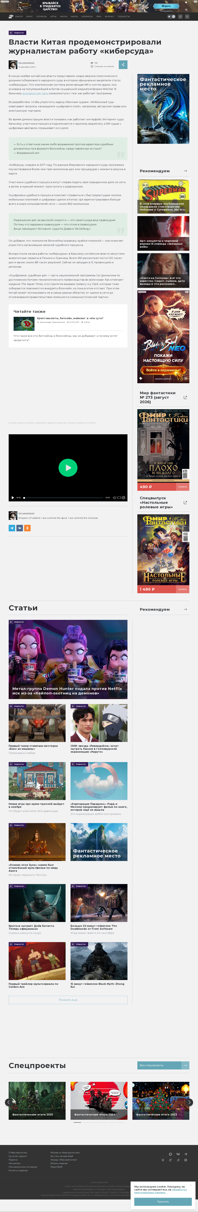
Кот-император (26, 62)
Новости (19, 33)
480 (123, 491)
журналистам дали (35, 93)
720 (123, 487)
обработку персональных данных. (160, 1191)
